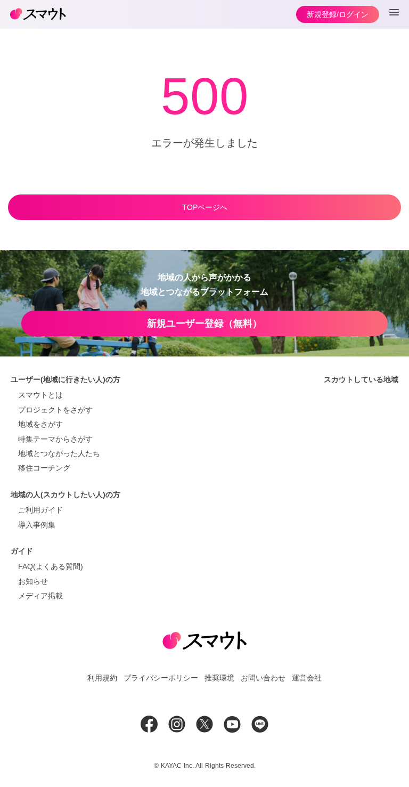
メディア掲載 (40, 595)
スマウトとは (40, 395)
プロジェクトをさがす (55, 409)
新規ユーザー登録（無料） (204, 323)
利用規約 (102, 678)
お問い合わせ (263, 678)
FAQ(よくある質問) (50, 566)
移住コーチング (44, 468)
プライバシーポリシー (161, 678)
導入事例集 (36, 525)
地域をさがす (40, 424)
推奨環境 (219, 678)
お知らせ (33, 581)
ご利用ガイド (40, 510)
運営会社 (307, 678)
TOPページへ (204, 207)
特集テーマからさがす (55, 439)
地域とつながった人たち (59, 453)
